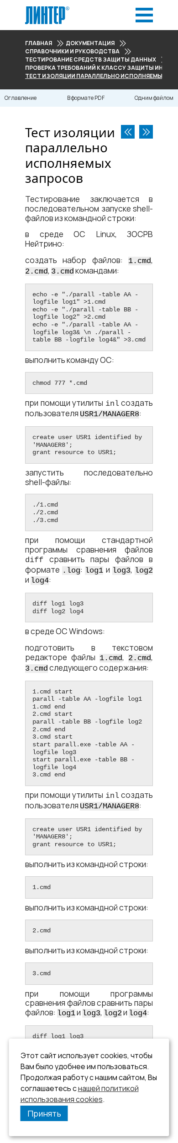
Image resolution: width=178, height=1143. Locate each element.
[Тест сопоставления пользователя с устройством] (146, 132)
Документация (90, 43)
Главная (38, 43)
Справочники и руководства (72, 51)
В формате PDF (86, 98)
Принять (44, 1113)
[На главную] (47, 9)
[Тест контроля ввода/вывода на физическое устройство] (128, 132)
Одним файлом (154, 98)
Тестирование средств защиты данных (90, 59)
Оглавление (21, 98)
